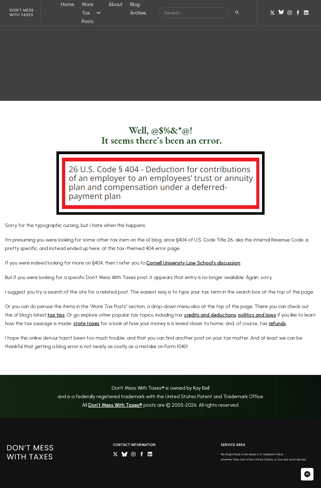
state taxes (86, 323)
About (116, 4)
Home (67, 4)
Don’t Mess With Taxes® (115, 405)
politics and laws (257, 315)
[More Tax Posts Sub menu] (98, 12)
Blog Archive (138, 8)
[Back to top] (307, 474)
